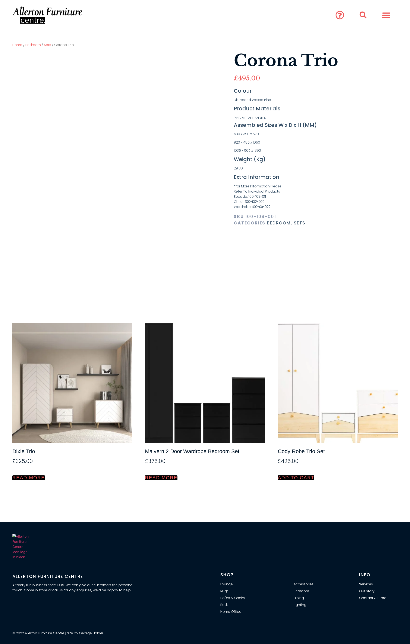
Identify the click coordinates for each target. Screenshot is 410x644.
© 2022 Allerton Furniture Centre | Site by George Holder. (58, 633)
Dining (299, 597)
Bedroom (33, 44)
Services (366, 584)
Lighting (300, 604)
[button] (340, 15)
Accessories (303, 584)
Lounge (226, 584)
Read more (28, 477)
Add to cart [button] (296, 477)
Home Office (230, 611)
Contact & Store (372, 597)
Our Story (367, 591)
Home (17, 44)
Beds (224, 604)
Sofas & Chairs (232, 597)
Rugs (224, 591)
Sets (47, 44)
